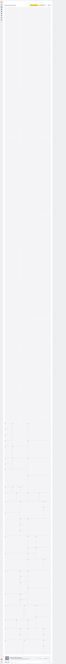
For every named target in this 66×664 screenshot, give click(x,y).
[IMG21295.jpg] (24, 573)
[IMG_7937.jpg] (12, 634)
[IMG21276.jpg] (12, 507)
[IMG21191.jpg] (8, 183)
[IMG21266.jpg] (8, 466)
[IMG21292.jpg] (35, 564)
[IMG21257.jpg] (8, 432)
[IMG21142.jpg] (31, 24)
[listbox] (49, 5)
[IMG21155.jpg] (47, 62)
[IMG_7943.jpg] (14, 647)
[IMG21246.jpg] (31, 397)
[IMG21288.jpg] (31, 550)
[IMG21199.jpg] (45, 208)
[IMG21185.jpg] (31, 160)
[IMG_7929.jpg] (24, 602)
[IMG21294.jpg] (12, 581)
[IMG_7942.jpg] (47, 637)
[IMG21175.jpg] (24, 128)
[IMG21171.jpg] (47, 119)
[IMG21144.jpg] (12, 36)
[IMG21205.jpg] (12, 249)
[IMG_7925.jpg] (24, 587)
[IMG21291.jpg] (31, 556)
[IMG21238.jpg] (39, 362)
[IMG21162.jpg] (16, 96)
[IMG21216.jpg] (43, 278)
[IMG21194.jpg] (8, 192)
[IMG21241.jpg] (31, 377)
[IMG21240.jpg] (8, 362)
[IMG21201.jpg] (39, 223)
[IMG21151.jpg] (43, 53)
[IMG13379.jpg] (24, 15)
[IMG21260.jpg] (39, 449)
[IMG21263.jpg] (8, 460)
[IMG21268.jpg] (39, 483)
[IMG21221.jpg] (39, 293)
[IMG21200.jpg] (16, 218)
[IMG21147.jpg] (12, 47)
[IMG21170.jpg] (35, 119)
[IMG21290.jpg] (16, 561)
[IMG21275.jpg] (45, 496)
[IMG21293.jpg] (47, 564)
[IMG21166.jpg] (20, 111)
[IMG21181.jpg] (16, 157)
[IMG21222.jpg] (16, 304)
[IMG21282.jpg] (39, 527)
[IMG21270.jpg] (16, 489)
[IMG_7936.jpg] (31, 624)
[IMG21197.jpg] (22, 205)
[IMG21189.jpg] (43, 171)
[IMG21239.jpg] (16, 374)
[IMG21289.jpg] (43, 553)
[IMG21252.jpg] (39, 420)
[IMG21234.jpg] (24, 348)
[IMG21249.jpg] (43, 411)
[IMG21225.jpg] (35, 325)
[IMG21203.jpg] (35, 238)
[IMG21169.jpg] (8, 114)
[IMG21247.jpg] (43, 400)
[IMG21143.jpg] (43, 24)
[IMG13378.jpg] (43, 12)
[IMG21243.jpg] (12, 388)
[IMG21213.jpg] (43, 267)
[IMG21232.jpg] (47, 339)
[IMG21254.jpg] (8, 426)
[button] (1, 20)
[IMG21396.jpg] (39, 579)
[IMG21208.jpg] (35, 255)
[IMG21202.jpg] (16, 235)
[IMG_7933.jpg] (43, 622)
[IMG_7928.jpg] (24, 596)
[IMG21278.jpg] (47, 504)
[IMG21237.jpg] (20, 359)
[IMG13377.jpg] (31, 10)
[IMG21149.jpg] (39, 44)
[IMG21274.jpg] (33, 496)
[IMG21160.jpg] (39, 85)
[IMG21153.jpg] (27, 59)
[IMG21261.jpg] (8, 452)
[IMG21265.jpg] (39, 466)
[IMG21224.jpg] (16, 322)
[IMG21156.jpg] (12, 76)
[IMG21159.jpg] (24, 79)
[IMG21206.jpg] (27, 247)
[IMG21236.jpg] (8, 356)
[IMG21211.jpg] (16, 264)
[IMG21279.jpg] (47, 512)
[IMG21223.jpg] (39, 310)
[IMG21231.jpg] (47, 333)
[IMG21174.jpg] (12, 131)
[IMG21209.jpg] (12, 258)
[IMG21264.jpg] (20, 463)
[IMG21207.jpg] (43, 247)
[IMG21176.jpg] (31, 128)
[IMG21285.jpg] (16, 544)
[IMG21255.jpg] (20, 434)
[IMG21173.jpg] (22, 121)
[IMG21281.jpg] (24, 521)
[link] (1, 2)
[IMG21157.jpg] (27, 70)
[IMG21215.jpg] (27, 278)
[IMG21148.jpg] (27, 47)
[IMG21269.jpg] (8, 489)
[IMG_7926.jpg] (39, 596)
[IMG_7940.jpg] (47, 631)
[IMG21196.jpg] (10, 205)
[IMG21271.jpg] (24, 489)
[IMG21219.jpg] (8, 290)
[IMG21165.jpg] (8, 108)
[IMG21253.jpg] (47, 420)
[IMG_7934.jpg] (10, 624)
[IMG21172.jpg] (10, 121)
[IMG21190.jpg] (8, 174)
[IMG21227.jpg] (47, 328)
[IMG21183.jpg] (39, 151)
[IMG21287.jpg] (43, 541)
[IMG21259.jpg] (8, 443)
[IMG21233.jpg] (12, 348)
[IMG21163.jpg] (35, 99)
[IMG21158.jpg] (43, 70)
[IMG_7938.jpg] (24, 631)
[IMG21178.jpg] (27, 139)
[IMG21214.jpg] (12, 273)
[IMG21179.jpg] (12, 142)
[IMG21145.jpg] (27, 36)
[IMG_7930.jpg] (14, 612)
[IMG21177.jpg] (43, 131)
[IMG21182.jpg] (31, 151)
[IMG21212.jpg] (27, 267)
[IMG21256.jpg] (39, 431)
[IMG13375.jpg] (12, 18)
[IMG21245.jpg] (16, 402)
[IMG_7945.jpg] (47, 643)
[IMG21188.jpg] (23, 174)
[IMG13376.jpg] (24, 10)
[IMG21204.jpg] (47, 238)
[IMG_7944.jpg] (33, 647)
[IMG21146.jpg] (43, 36)
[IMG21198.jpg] (33, 208)
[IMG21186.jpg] (43, 160)
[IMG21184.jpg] (47, 151)
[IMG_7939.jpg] (35, 634)
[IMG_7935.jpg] (22, 624)
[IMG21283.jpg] (24, 527)
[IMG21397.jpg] (24, 579)
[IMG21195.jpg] (8, 197)
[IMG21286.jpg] (31, 541)
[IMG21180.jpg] (43, 142)
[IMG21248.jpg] (31, 405)
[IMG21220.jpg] (20, 290)
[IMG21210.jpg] (8, 264)
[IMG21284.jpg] (24, 533)
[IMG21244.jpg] (27, 388)
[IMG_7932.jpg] (43, 611)
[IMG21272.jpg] (10, 496)
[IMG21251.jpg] (27, 417)
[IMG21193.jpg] (23, 191)
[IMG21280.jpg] (12, 524)
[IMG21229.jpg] (20, 336)
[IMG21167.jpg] (33, 109)
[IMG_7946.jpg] (47, 650)
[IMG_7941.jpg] (24, 637)
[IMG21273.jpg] (22, 496)
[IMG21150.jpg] (47, 44)
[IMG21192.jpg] (43, 188)
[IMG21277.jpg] (31, 509)
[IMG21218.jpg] (16, 281)
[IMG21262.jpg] (20, 452)
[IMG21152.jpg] (12, 59)
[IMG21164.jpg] (47, 99)
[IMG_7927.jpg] (12, 599)
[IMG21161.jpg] (24, 85)
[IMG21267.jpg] (16, 478)
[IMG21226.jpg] (47, 322)
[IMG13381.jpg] (24, 24)
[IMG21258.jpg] (8, 437)
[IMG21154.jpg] (39, 62)
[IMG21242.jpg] (43, 382)
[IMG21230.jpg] (35, 342)
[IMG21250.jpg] (12, 417)
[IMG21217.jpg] (8, 281)
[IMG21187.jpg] (8, 169)
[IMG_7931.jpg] (29, 612)
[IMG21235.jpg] (47, 348)
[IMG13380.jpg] (31, 15)
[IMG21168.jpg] (45, 109)
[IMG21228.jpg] (8, 336)
